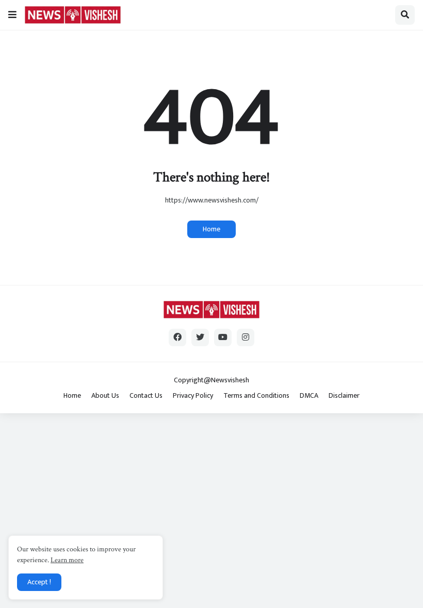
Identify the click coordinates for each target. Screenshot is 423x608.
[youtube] (223, 337)
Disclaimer (344, 396)
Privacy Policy (193, 396)
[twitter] (200, 337)
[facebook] (177, 337)
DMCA (309, 396)
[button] (12, 15)
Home (211, 229)
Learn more (67, 560)
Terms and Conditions (256, 396)
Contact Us (145, 396)
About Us (105, 396)
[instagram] (245, 337)
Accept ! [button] (39, 582)
